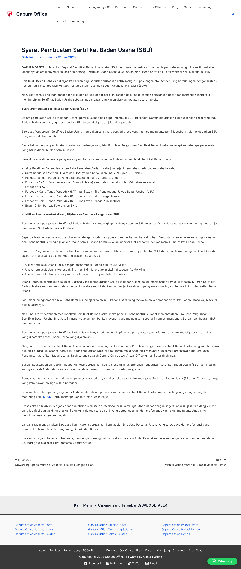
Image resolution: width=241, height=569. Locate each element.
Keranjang (205, 7)
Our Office (156, 7)
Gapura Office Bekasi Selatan (107, 534)
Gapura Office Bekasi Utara (180, 525)
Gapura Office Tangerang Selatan (110, 529)
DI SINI (47, 397)
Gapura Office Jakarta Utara (34, 529)
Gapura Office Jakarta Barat (33, 525)
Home (57, 7)
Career (188, 7)
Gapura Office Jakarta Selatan (35, 534)
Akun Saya (79, 21)
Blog (175, 7)
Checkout (59, 21)
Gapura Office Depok (176, 534)
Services (72, 7)
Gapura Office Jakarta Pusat (107, 525)
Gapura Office (31, 14)
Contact (138, 7)
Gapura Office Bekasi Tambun (181, 529)
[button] (80, 7)
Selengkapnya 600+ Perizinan (107, 7)
